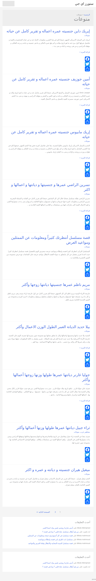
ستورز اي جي (84, 3)
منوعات (87, 35)
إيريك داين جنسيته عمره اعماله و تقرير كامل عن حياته (48, 31)
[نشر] (48, 68)
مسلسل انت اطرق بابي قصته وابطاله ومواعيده (55, 539)
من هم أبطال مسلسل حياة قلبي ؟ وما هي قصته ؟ (60, 532)
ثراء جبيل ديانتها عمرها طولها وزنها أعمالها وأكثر (53, 427)
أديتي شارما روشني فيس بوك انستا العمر (58, 528)
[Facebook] (48, 58)
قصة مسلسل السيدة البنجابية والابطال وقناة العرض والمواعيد (50, 543)
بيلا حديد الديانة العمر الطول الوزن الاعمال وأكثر (53, 326)
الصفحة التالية (43, 512)
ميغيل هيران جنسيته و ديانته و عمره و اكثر (57, 469)
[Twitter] (48, 63)
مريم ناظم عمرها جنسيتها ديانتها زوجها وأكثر (56, 284)
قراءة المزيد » (85, 52)
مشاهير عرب (85, 432)
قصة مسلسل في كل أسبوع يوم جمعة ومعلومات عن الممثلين (50, 536)
